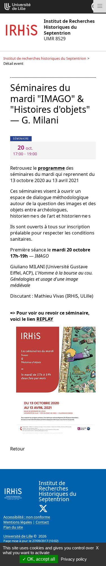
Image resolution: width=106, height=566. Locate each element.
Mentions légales (17, 522)
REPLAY (44, 319)
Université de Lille (18, 536)
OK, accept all (40, 559)
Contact (42, 522)
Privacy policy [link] (74, 559)
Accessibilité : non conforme (26, 516)
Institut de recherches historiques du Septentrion (44, 58)
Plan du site (13, 527)
